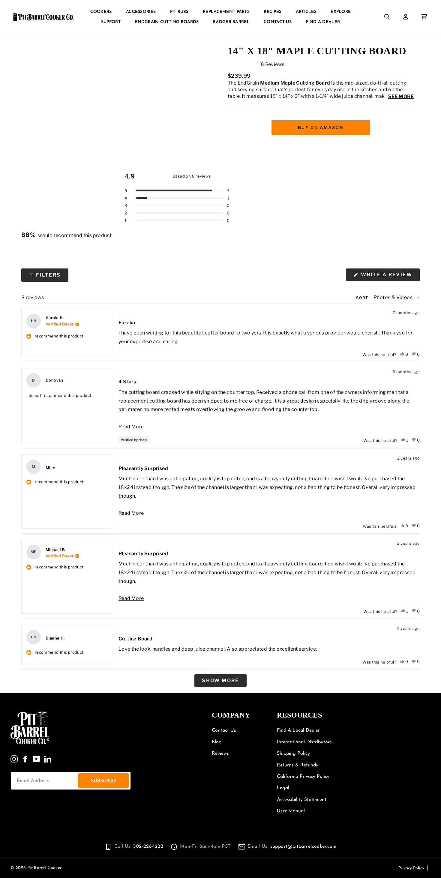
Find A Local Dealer (298, 730)
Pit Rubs (179, 12)
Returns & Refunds (297, 765)
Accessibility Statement (301, 799)
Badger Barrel (231, 22)
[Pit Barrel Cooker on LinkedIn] (47, 759)
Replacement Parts (226, 12)
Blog (217, 742)
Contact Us (278, 22)
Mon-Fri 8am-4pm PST (205, 846)
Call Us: (138, 846)
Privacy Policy (411, 868)
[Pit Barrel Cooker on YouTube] (36, 759)
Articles (306, 12)
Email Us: (292, 846)
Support (111, 22)
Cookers (101, 12)
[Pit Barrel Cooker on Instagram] (14, 759)
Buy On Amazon (320, 127)
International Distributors (304, 742)
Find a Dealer (323, 22)
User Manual (291, 811)
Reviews (220, 753)
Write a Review (389, 276)
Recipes (272, 12)
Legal (283, 788)
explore (341, 12)
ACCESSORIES (141, 12)
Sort (363, 297)
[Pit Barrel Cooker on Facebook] (25, 759)
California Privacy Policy (303, 776)
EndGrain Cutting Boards (167, 22)
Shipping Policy (293, 753)
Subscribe (103, 780)
